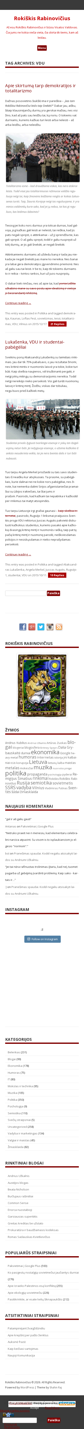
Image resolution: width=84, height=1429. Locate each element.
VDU (15, 324)
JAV (65, 757)
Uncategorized (17, 1127)
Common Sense (18, 1203)
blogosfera (32, 747)
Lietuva (38, 761)
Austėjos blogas (18, 1183)
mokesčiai (26, 768)
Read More (52, 1408)
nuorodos (58, 768)
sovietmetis (63, 783)
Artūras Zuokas (57, 743)
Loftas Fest (29, 318)
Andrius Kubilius (16, 743)
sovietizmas (45, 318)
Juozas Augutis (55, 570)
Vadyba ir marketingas (22, 1133)
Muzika (12, 1093)
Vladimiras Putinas (56, 788)
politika (15, 773)
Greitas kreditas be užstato (25, 1223)
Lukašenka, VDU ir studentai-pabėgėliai (34, 344)
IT (9, 1079)
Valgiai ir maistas (19, 1140)
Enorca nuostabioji (20, 1210)
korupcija (22, 763)
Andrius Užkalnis (37, 743)
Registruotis (12, 1427)
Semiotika (14, 1113)
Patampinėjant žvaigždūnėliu (26, 1328)
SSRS (10, 787)
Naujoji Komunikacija (21, 1355)
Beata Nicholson (18, 1189)
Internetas (45, 757)
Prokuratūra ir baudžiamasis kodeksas (33, 1230)
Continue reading (18, 303)
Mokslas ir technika (20, 1086)
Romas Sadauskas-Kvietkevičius (29, 1237)
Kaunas (15, 318)
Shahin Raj (56, 1387)
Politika (42, 313)
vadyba (23, 787)
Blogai (12, 1059)
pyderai (67, 774)
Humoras (14, 1073)
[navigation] (42, 1420)
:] (6, 887)
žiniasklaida (29, 792)
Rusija (23, 783)
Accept (34, 1408)
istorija (58, 757)
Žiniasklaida (15, 1147)
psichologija (55, 774)
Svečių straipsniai (19, 1120)
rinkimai (40, 778)
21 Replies (57, 324)
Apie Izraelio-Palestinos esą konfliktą (32, 1286)
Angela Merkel (35, 570)
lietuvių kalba (56, 763)
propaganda (37, 774)
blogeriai (18, 747)
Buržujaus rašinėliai (20, 1196)
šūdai (15, 791)
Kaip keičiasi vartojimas (23, 1349)
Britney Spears (49, 747)
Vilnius (23, 324)
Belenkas (14, 1052)
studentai (14, 575)
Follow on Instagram (45, 939)
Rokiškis (54, 779)
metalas (12, 767)
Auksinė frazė (17, 1342)
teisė (57, 318)
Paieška (42, 1420)
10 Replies (57, 575)
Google (65, 753)
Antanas (10, 826)
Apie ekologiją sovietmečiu (25, 1293)
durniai (25, 753)
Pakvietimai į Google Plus (37, 826)
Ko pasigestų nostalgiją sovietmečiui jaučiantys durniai (43, 1272)
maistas (70, 763)
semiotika (41, 783)
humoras (27, 757)
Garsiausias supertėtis (22, 1216)
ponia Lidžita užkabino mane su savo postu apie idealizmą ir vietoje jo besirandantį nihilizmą (40, 288)
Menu (42, 48)
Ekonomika (15, 1066)
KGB (13, 763)
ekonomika (45, 752)
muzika (43, 767)
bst (7, 853)
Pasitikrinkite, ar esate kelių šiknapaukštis (35, 1299)
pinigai (68, 768)
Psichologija (15, 1106)
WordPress (27, 1387)
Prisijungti (10, 1424)
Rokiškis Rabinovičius (42, 18)
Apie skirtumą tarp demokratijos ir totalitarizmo (40, 88)
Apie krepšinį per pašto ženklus (28, 1335)
